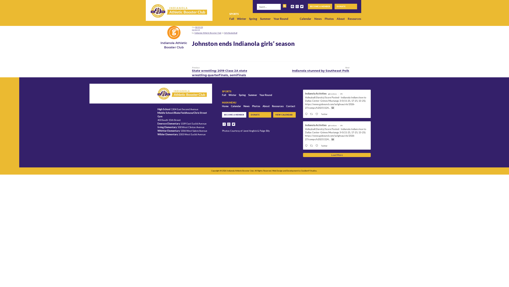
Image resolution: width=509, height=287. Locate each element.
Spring (253, 18)
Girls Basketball (230, 33)
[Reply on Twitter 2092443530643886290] (306, 114)
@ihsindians (332, 94)
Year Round (281, 18)
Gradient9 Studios (309, 171)
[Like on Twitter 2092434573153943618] (317, 146)
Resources (354, 18)
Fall (231, 18)
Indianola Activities (316, 93)
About (341, 18)
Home (225, 106)
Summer (265, 18)
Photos (329, 18)
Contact (290, 106)
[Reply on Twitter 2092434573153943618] (306, 146)
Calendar (305, 18)
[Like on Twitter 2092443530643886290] (317, 114)
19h (341, 94)
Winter (241, 18)
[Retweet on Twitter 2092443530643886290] (312, 114)
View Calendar (284, 115)
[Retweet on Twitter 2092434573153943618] (312, 146)
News (318, 18)
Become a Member (320, 6)
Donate (341, 6)
